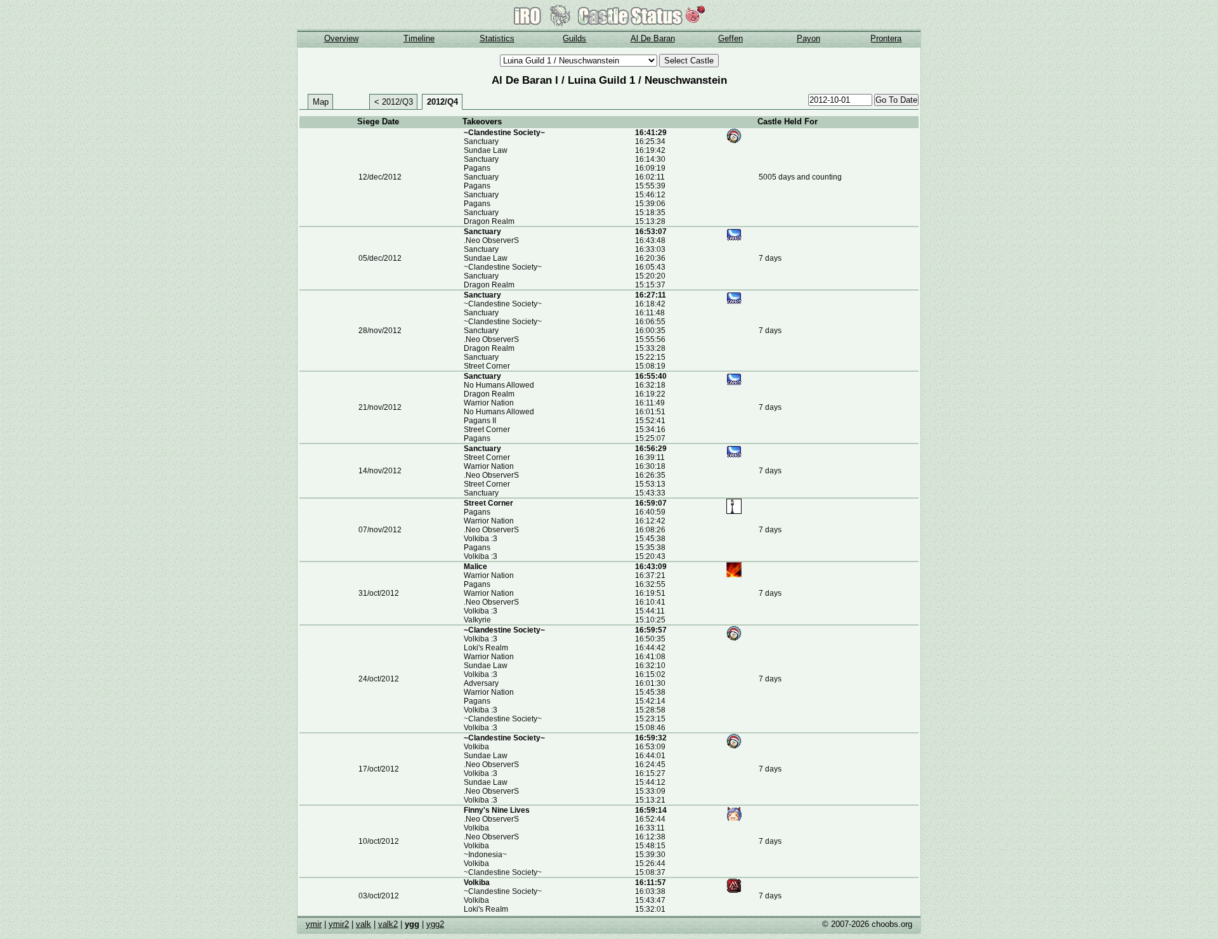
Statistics (497, 38)
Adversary (481, 683)
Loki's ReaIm (486, 909)
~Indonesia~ (485, 854)
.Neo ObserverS (491, 240)
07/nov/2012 (380, 529)
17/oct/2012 (378, 769)
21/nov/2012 (380, 407)
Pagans (477, 168)
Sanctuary (481, 141)
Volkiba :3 (480, 538)
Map (321, 102)
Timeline (419, 38)
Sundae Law (486, 150)
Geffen (730, 38)
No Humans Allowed (499, 385)
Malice (475, 566)
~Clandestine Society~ (504, 132)
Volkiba (476, 828)
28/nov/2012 (380, 330)
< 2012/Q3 (393, 102)
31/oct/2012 (378, 593)
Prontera (885, 38)
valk (363, 924)
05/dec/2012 (380, 258)
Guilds (574, 38)
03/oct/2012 (378, 895)
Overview (341, 38)
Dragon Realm (489, 221)
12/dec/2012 (380, 177)
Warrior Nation (489, 402)
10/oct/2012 (378, 841)
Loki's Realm (486, 647)
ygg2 (435, 924)
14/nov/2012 (380, 470)
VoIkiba (476, 746)
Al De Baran (653, 38)
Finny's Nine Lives (497, 810)
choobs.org (892, 924)
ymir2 (339, 924)
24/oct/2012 (378, 678)
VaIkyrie (477, 619)
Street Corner (487, 366)
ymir (314, 924)
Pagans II (480, 420)
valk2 (388, 924)
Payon (808, 38)
